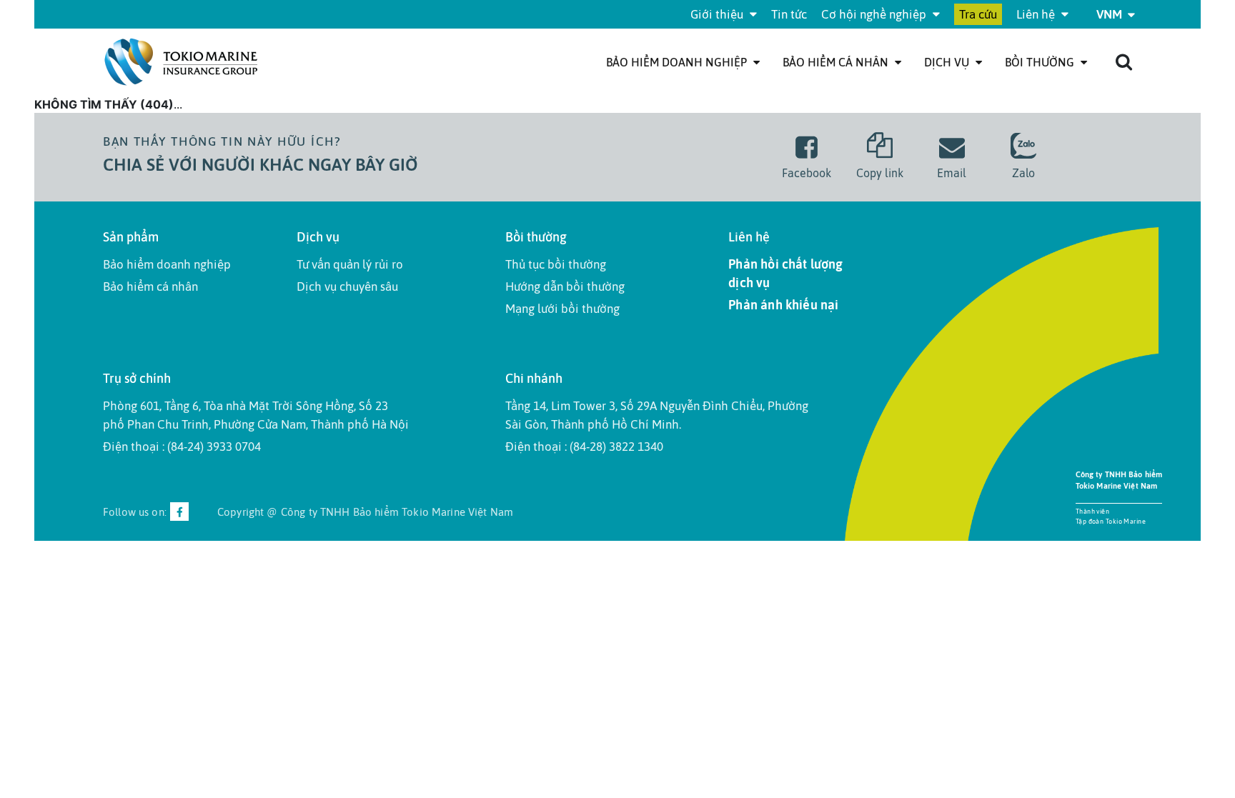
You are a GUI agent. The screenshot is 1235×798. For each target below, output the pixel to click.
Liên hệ (1037, 14)
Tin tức (789, 14)
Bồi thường (1041, 62)
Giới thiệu (718, 14)
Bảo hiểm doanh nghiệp (678, 62)
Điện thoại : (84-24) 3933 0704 (182, 446)
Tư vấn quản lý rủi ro (350, 264)
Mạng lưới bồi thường (562, 308)
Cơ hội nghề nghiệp (875, 14)
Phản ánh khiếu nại (783, 304)
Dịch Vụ (948, 62)
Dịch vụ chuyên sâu (347, 286)
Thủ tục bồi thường (555, 264)
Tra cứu (978, 14)
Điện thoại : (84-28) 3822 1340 (584, 446)
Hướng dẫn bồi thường (565, 286)
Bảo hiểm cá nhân (837, 62)
